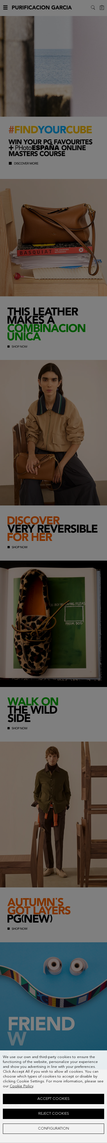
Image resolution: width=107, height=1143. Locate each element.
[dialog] (53, 1096)
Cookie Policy (21, 1086)
